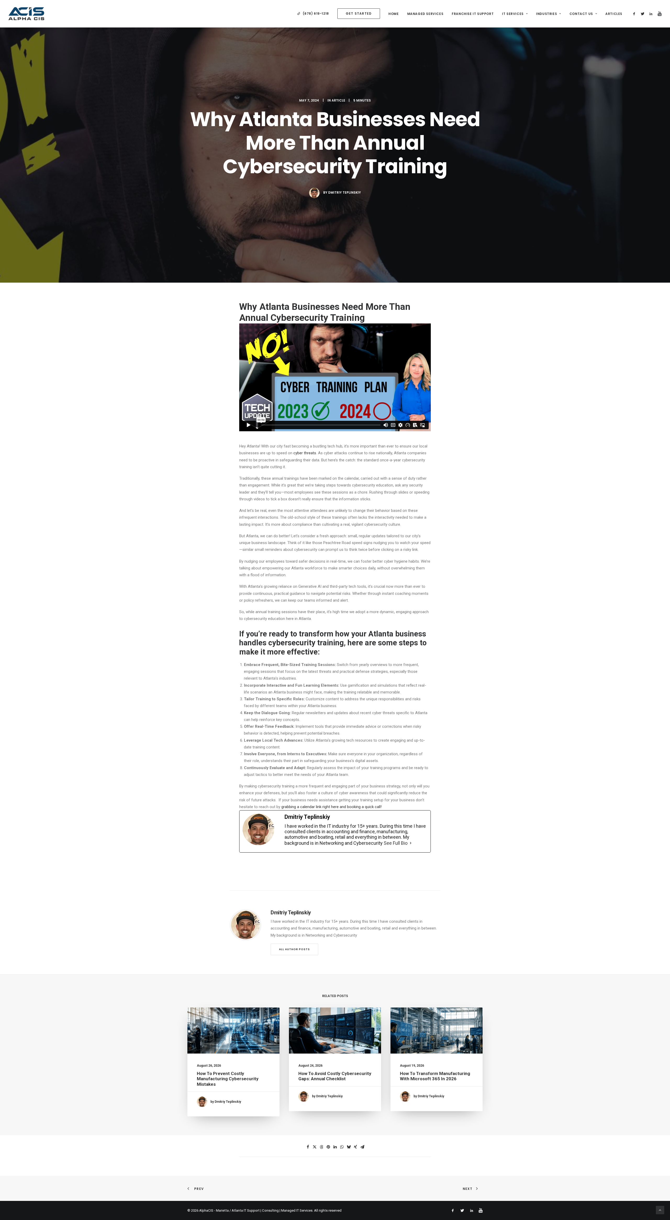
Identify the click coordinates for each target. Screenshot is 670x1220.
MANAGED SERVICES (425, 14)
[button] (635, 13)
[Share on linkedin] (335, 1147)
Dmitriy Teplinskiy (344, 192)
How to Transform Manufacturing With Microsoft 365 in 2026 (435, 1076)
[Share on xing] (355, 1147)
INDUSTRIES (546, 14)
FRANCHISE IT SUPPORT (473, 14)
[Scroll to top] (660, 1209)
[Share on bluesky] (348, 1147)
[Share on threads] (321, 1147)
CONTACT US (581, 14)
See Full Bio (395, 843)
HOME (393, 14)
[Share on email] (362, 1147)
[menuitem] (313, 13)
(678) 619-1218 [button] (316, 13)
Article (338, 100)
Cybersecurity (299, 317)
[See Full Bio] (410, 843)
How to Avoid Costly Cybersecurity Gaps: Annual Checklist (334, 1076)
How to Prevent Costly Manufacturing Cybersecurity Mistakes (228, 1079)
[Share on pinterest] (328, 1147)
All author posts (294, 949)
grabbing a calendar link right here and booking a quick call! (332, 806)
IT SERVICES (513, 14)
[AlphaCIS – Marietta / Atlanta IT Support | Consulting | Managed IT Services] (26, 13)
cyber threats (304, 453)
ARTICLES (613, 14)
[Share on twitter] (314, 1147)
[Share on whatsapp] (342, 1147)
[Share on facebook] (308, 1147)
